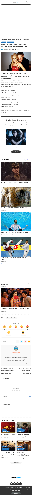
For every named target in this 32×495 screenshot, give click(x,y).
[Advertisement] (16, 21)
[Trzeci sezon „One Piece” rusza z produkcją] (24, 427)
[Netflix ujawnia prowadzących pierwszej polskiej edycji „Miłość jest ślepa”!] (24, 446)
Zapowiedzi (20, 431)
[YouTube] (20, 483)
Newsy (3, 42)
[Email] (29, 341)
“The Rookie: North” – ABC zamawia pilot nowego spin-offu (8, 454)
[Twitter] (21, 341)
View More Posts (16, 353)
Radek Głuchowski (16, 49)
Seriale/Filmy (10, 42)
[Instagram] (27, 364)
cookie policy (17, 490)
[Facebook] (17, 341)
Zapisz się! (16, 151)
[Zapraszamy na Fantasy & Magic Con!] (8, 427)
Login (29, 396)
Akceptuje (16, 493)
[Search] (29, 2)
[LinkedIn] (28, 364)
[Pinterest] (25, 341)
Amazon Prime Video (12, 317)
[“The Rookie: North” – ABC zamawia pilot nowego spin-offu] (8, 446)
